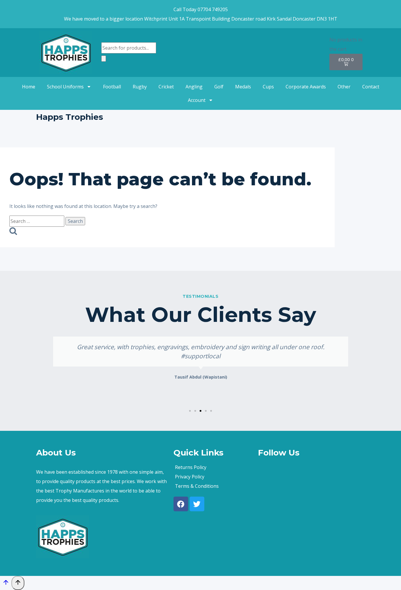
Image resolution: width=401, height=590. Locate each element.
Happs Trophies (69, 117)
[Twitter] (197, 504)
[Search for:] (37, 221)
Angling (194, 86)
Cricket (166, 86)
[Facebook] (180, 504)
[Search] (103, 59)
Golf (218, 86)
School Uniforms (65, 86)
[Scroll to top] (5, 583)
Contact (370, 86)
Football (112, 86)
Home (28, 86)
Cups (268, 86)
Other (344, 86)
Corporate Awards (306, 86)
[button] (190, 411)
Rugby (140, 86)
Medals (243, 86)
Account (196, 100)
